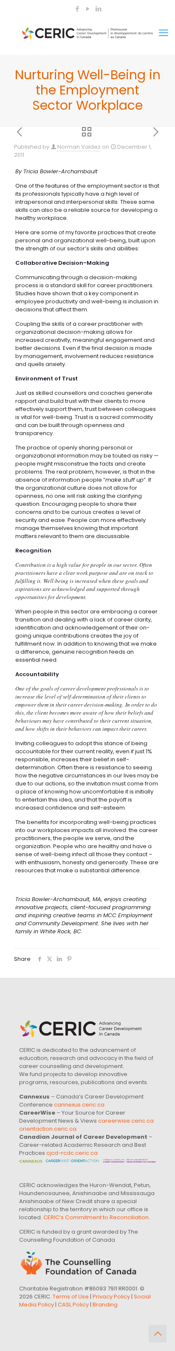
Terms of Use (71, 1297)
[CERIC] (87, 33)
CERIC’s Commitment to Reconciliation (96, 1217)
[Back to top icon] (158, 1334)
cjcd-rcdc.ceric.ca (72, 1153)
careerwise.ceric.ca (126, 1121)
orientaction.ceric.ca (47, 1129)
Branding (105, 1305)
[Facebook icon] (77, 8)
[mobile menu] (163, 33)
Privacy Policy (111, 1297)
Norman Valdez (79, 147)
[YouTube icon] (88, 8)
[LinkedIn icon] (98, 8)
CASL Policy (73, 1305)
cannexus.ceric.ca (79, 1105)
